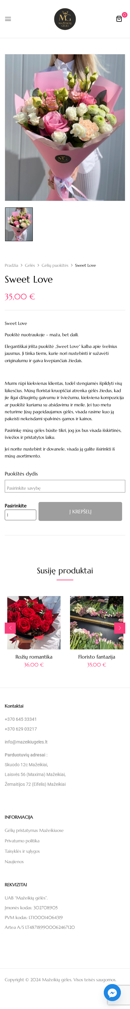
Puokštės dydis (21, 473)
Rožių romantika (33, 657)
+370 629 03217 (21, 728)
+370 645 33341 (21, 719)
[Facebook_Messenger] (112, 992)
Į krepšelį (80, 511)
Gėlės (30, 265)
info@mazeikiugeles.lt (26, 741)
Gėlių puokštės (55, 265)
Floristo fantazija (96, 657)
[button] (119, 18)
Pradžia (11, 265)
